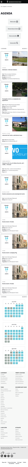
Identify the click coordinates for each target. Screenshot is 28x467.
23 (19, 313)
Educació (2, 397)
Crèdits (24, 462)
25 (5, 316)
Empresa (2, 399)
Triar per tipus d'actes (13, 28)
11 (5, 311)
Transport (3, 434)
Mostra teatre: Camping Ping (9, 253)
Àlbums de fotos (18, 436)
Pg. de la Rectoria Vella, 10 (11, 141)
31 (16, 363)
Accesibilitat (11, 463)
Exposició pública (18, 379)
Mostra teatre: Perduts (8, 222)
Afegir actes (13, 21)
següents (24, 48)
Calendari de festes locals (6, 390)
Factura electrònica (19, 376)
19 (8, 313)
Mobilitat (2, 411)
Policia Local (3, 415)
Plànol (16, 389)
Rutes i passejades (19, 392)
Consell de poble (4, 433)
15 (16, 311)
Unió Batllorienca (4, 436)
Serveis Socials (4, 422)
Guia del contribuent (19, 381)
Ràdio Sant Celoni (19, 439)
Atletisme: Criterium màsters (9, 70)
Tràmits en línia (18, 374)
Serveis (2, 431)
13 (11, 311)
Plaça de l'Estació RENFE (11, 106)
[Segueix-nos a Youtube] (12, 456)
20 (11, 313)
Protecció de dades (12, 462)
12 (8, 311)
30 (19, 316)
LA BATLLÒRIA (4, 427)
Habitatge (3, 406)
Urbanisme (3, 423)
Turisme (17, 390)
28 (14, 316)
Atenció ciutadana (4, 389)
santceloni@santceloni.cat (6, 448)
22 (16, 313)
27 (16, 339)
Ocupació (3, 413)
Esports (2, 403)
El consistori (3, 376)
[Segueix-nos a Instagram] (8, 456)
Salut (2, 420)
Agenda (4, 6)
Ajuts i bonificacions (19, 383)
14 (14, 311)
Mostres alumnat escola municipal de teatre (13, 194)
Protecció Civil (3, 416)
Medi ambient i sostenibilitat (6, 408)
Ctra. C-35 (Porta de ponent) (12, 170)
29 (16, 316)
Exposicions (17, 433)
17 (22, 311)
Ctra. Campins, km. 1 (10, 75)
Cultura (2, 396)
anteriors (3, 48)
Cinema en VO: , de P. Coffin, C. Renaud (13, 163)
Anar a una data (13, 35)
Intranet (17, 463)
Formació (2, 404)
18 (5, 313)
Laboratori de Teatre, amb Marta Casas (12, 135)
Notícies (17, 431)
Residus (2, 418)
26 (8, 316)
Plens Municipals (4, 378)
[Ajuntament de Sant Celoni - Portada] (14, 1)
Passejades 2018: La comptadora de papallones (11, 99)
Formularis (17, 438)
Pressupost (3, 381)
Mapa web (4, 462)
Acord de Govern (4, 379)
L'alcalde (2, 374)
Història (17, 396)
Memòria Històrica (4, 409)
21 (14, 313)
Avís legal (19, 462)
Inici (1, 6)
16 (19, 311)
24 (22, 313)
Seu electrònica (18, 378)
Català (2, 392)
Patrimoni (17, 394)
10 (22, 308)
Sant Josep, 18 (9, 199)
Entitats (2, 401)
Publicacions (18, 434)
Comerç (2, 394)
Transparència (3, 383)
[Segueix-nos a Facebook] (5, 456)
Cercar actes (13, 43)
